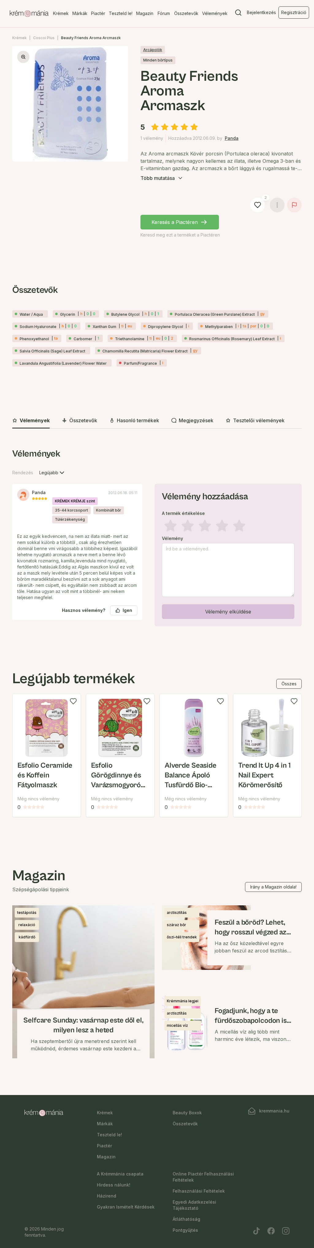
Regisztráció (293, 12)
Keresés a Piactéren (174, 222)
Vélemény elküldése (228, 612)
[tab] (31, 420)
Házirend (106, 1195)
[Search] (238, 13)
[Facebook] (271, 1231)
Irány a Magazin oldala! (273, 886)
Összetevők (186, 13)
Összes (289, 683)
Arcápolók (152, 49)
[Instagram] (285, 1231)
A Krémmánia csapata (120, 1173)
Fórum (164, 13)
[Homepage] (29, 13)
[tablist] (157, 421)
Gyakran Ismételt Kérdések (126, 1206)
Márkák (79, 13)
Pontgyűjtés (185, 1230)
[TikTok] (256, 1231)
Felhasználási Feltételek (199, 1191)
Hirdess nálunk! (113, 1184)
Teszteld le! (120, 13)
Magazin (144, 13)
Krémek (61, 13)
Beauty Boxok (187, 1112)
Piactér (98, 13)
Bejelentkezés (261, 12)
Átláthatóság (186, 1219)
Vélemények (215, 13)
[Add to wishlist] (73, 701)
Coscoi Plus (44, 37)
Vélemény (172, 538)
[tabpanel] (157, 539)
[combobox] (52, 473)
